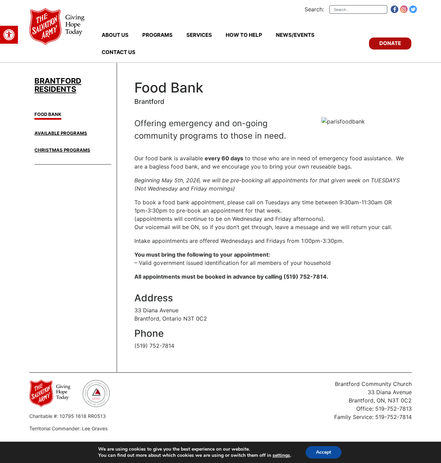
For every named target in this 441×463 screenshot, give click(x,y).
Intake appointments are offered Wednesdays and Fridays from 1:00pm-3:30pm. (239, 240)
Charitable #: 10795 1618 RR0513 (67, 416)
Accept (323, 452)
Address (153, 298)
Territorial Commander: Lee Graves (68, 428)
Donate (390, 43)
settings (281, 455)
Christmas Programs (62, 150)
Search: (314, 9)
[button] (9, 35)
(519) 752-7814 (154, 345)
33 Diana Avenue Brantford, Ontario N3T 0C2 (170, 314)
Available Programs (60, 133)
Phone (149, 333)
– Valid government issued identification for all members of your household (232, 258)
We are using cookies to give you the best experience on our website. (174, 449)
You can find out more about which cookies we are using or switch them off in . (194, 455)
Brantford (149, 101)
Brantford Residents (57, 85)
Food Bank (47, 114)
